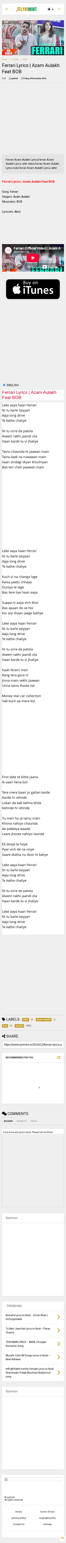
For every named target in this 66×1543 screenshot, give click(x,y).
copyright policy (47, 1518)
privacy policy (19, 1518)
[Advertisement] (33, 118)
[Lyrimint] (26, 10)
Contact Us (19, 1524)
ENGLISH (13, 385)
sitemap (47, 1524)
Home (4, 59)
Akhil (25, 59)
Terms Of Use (47, 1512)
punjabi (15, 59)
